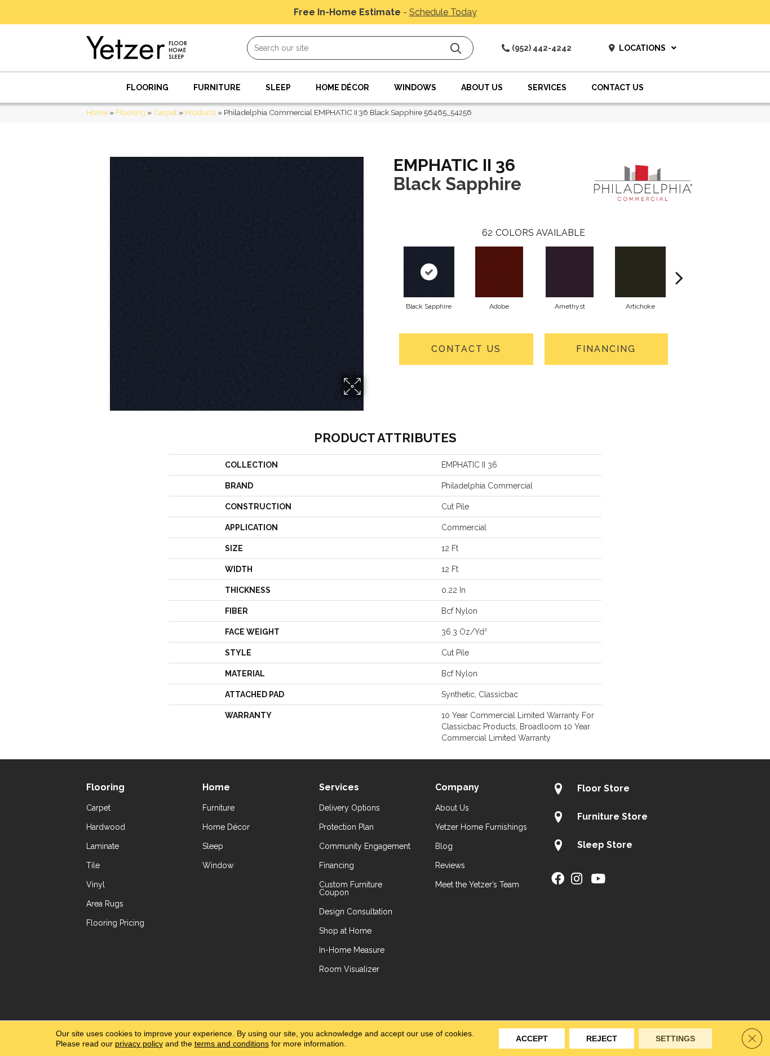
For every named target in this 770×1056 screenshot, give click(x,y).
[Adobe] (499, 272)
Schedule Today (443, 12)
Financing (606, 349)
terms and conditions (231, 1043)
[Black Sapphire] (429, 272)
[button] (455, 48)
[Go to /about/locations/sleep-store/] (617, 846)
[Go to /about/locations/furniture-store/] (617, 818)
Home (97, 112)
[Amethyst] (569, 272)
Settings (675, 1038)
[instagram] (576, 879)
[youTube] (598, 879)
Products (200, 112)
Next (679, 260)
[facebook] (557, 879)
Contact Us (466, 349)
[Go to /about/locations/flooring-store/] (617, 790)
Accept (532, 1038)
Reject (601, 1038)
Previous (387, 260)
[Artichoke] (640, 272)
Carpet (165, 112)
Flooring (130, 112)
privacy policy (139, 1043)
